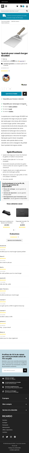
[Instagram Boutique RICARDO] (11, 437)
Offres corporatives (7, 430)
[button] (14, 61)
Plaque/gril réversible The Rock (22, 222)
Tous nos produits (5, 21)
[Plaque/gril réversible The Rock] (22, 212)
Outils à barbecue (5, 23)
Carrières (4, 432)
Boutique (4, 422)
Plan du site (14, 445)
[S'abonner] (25, 370)
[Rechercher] (27, 11)
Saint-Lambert (13, 106)
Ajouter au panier (11, 93)
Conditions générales (14, 450)
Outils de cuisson (15, 21)
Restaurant (5, 425)
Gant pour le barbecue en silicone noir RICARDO (6, 222)
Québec (11, 111)
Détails (14, 378)
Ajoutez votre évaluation (14, 240)
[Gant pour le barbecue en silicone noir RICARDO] (6, 212)
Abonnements (6, 427)
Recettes (4, 420)
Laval (10, 109)
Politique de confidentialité (14, 448)
